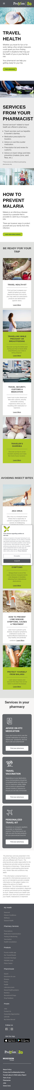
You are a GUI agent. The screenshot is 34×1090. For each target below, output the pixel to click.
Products (7, 947)
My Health (8, 907)
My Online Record (9, 1019)
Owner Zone (7, 1086)
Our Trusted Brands (10, 955)
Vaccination (8, 939)
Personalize (17, 556)
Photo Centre (8, 963)
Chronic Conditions (10, 915)
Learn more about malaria (12, 234)
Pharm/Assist (9, 969)
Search (6, 974)
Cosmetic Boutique (10, 958)
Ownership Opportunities (11, 1014)
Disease (6, 979)
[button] (6, 1029)
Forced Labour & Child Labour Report (14, 1075)
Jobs (5, 1009)
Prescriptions (8, 931)
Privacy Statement (22, 551)
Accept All (17, 561)
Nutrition (7, 993)
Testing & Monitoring (10, 936)
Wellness (7, 918)
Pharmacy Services (11, 926)
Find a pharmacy (10, 69)
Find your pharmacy (17, 748)
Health (6, 984)
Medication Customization (12, 934)
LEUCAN (6, 1017)
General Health (8, 920)
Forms (6, 982)
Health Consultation (10, 942)
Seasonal (7, 912)
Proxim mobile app (10, 952)
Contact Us (7, 1011)
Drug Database (8, 998)
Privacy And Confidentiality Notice (14, 1072)
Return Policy (7, 1069)
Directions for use (9, 976)
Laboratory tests (9, 987)
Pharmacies (7, 1080)
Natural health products (11, 990)
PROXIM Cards (8, 960)
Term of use (7, 1078)
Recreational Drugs (10, 995)
